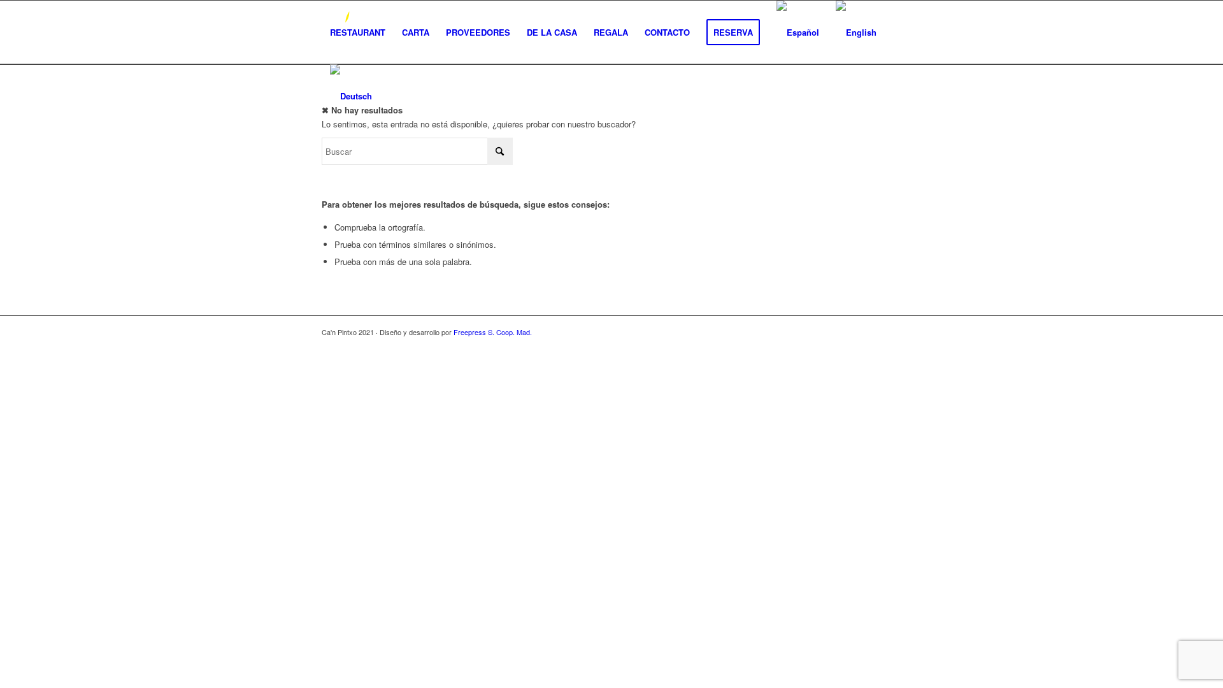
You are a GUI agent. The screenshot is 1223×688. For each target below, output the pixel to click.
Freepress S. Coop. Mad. (493, 332)
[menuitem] (358, 32)
